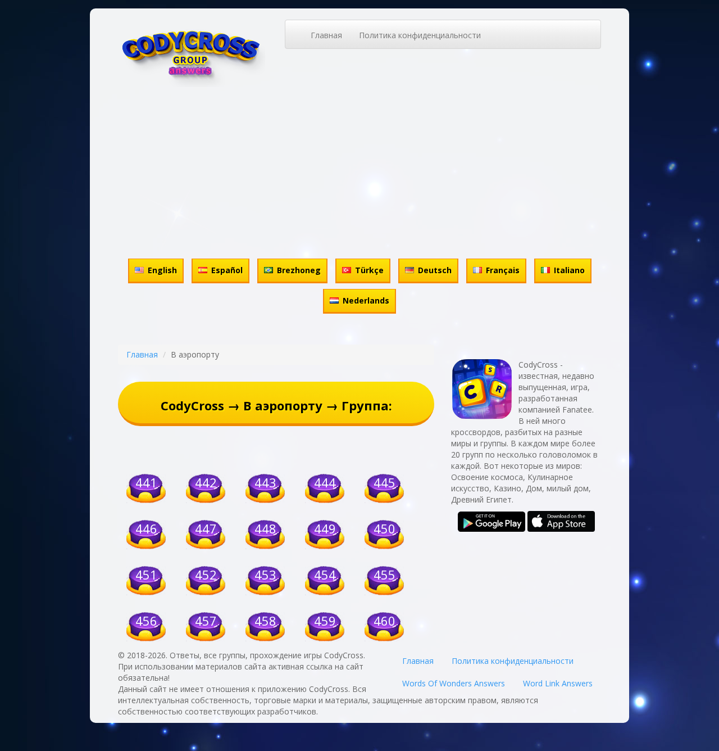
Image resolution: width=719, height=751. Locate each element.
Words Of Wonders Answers (453, 683)
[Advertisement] (359, 171)
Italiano (569, 270)
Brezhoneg (299, 270)
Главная (326, 35)
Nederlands (366, 300)
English (162, 270)
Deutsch (435, 270)
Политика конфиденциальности (420, 35)
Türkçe (369, 270)
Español (227, 270)
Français (503, 270)
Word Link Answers (558, 683)
